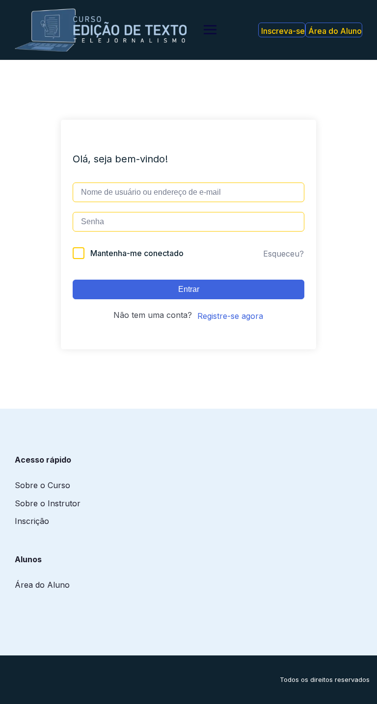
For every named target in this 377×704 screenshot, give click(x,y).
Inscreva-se (283, 31)
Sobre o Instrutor (48, 503)
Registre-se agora (230, 316)
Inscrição (32, 521)
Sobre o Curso (42, 485)
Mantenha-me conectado (137, 253)
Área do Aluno (335, 31)
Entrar (188, 289)
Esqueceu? (283, 254)
